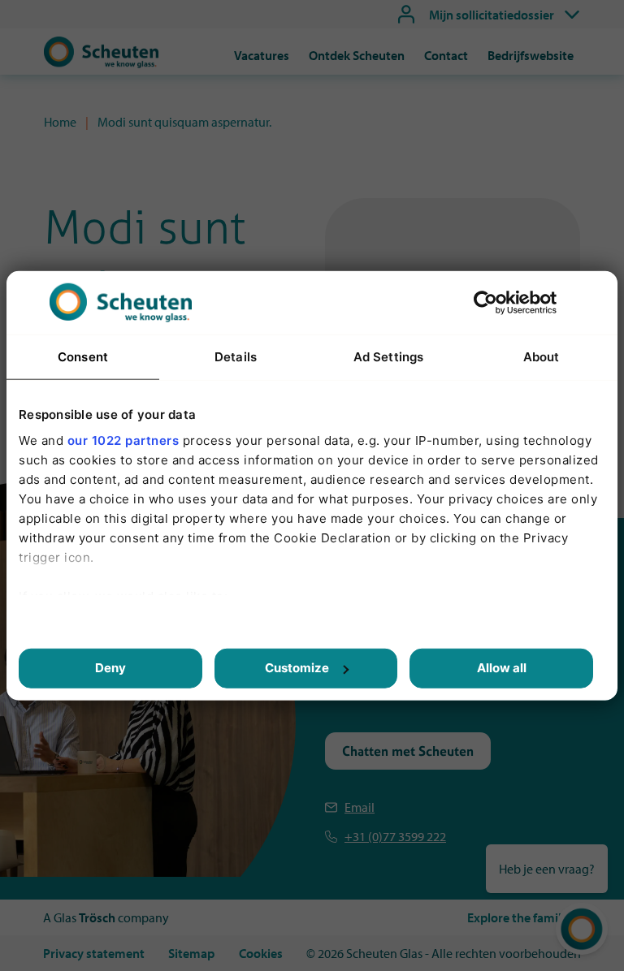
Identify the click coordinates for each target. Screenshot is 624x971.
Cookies (261, 953)
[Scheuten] (101, 63)
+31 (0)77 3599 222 (395, 836)
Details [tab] (235, 357)
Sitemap (191, 953)
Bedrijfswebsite (531, 55)
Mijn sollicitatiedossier (491, 14)
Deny (110, 667)
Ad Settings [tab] (388, 357)
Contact (446, 55)
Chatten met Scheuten (408, 751)
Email (359, 807)
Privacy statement (94, 953)
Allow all (501, 667)
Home (60, 122)
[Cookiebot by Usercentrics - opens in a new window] (485, 303)
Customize (297, 667)
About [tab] (541, 357)
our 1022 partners (123, 439)
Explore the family (517, 917)
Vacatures (261, 55)
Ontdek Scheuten (357, 55)
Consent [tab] (83, 357)
